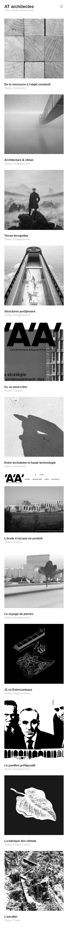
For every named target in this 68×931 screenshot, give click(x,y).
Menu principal (61, 6)
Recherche (19, 87)
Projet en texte (21, 693)
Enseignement (21, 163)
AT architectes (19, 6)
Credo (16, 920)
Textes (8, 87)
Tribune (17, 390)
